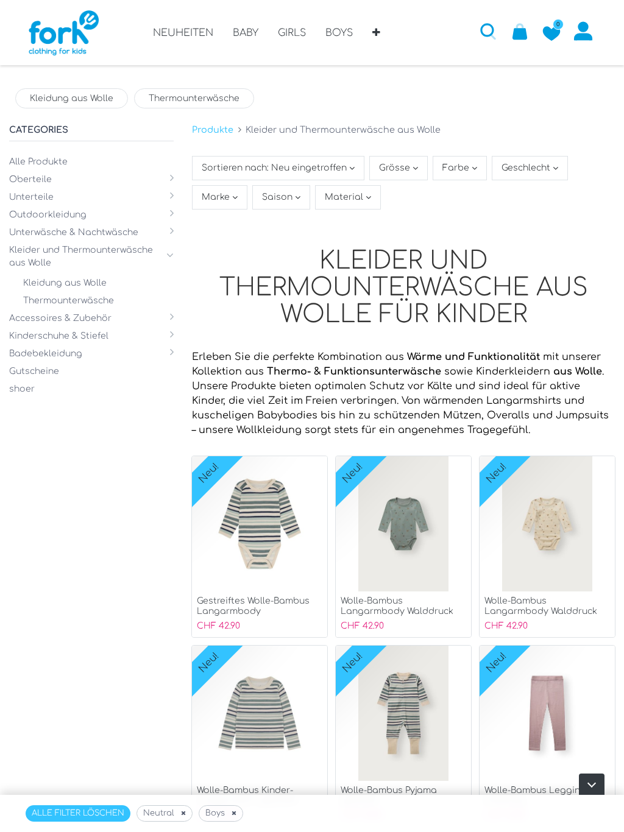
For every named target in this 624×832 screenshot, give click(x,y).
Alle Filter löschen (78, 813)
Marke (217, 197)
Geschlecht (527, 167)
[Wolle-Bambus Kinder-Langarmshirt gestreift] (259, 736)
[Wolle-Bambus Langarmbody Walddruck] (403, 546)
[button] (376, 37)
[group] (71, 98)
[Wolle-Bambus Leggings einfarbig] (547, 736)
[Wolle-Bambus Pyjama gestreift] (403, 736)
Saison (278, 197)
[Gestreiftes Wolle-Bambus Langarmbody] (259, 546)
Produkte (212, 130)
